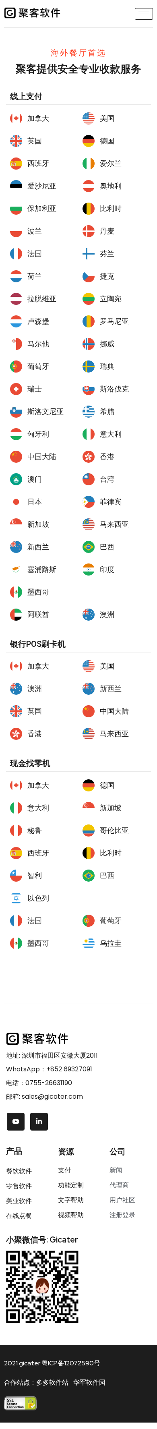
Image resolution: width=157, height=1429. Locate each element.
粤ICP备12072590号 (70, 1363)
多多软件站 (52, 1382)
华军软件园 (89, 1382)
